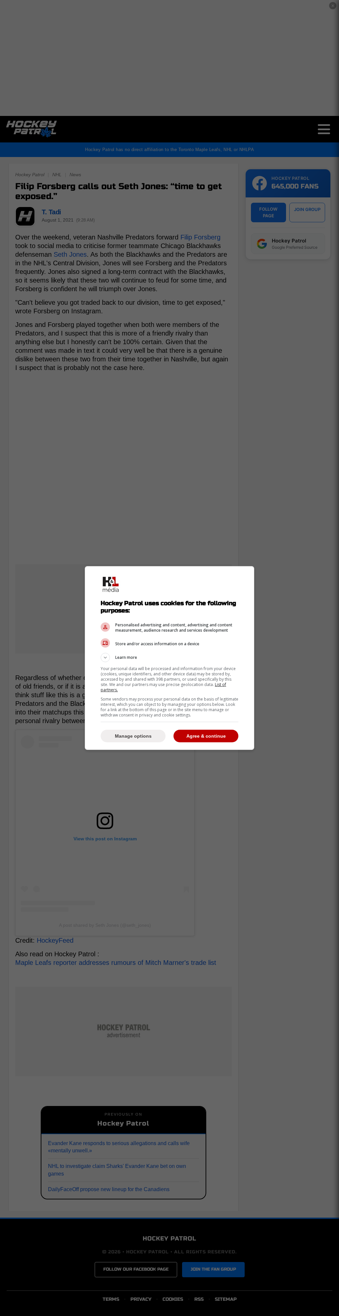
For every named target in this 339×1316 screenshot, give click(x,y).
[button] (169, 657)
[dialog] (169, 658)
